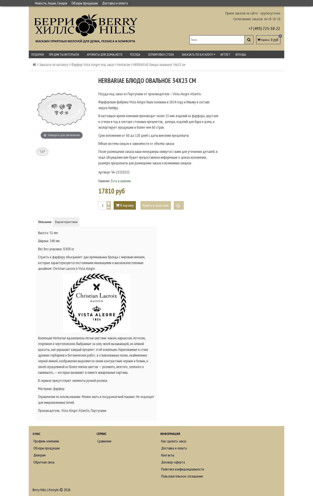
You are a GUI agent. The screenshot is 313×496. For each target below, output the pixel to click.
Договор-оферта (172, 462)
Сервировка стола (161, 54)
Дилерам (39, 455)
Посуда (135, 54)
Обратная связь (44, 462)
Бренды (241, 54)
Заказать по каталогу (197, 54)
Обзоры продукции (85, 3)
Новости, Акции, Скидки (51, 3)
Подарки (37, 54)
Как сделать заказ (173, 441)
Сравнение (104, 441)
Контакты (167, 455)
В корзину (126, 205)
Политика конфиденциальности (182, 469)
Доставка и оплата (115, 3)
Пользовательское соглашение (181, 476)
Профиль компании (46, 441)
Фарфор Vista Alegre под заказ (92, 64)
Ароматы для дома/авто (105, 54)
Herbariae (123, 64)
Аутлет (225, 54)
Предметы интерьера (64, 54)
